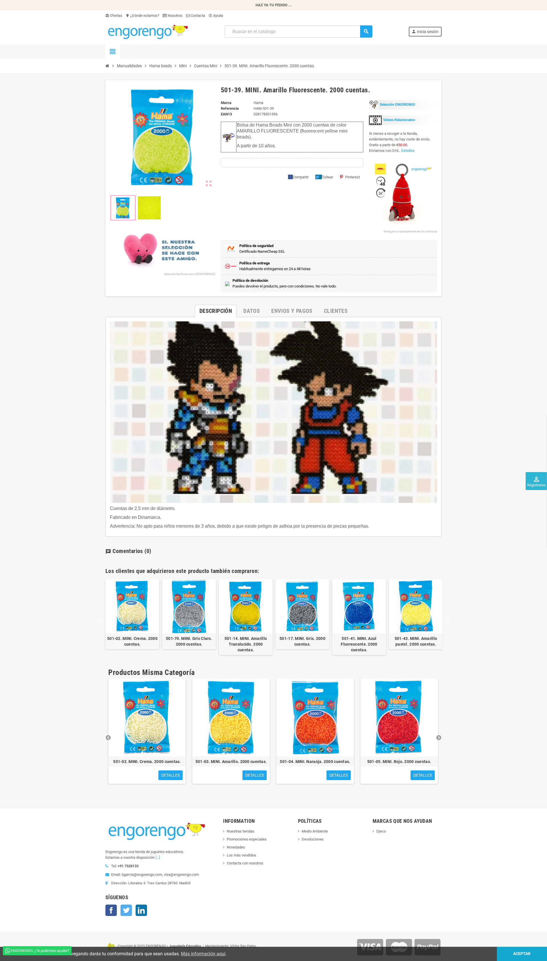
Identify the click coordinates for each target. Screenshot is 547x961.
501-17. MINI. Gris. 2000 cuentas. (302, 641)
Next (447, 621)
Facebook (111, 910)
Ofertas (113, 15)
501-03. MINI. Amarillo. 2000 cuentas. (231, 761)
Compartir (301, 177)
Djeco (381, 831)
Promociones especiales (247, 839)
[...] (158, 857)
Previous (100, 621)
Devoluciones (313, 839)
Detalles (408, 150)
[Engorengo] (147, 31)
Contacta (197, 15)
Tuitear (327, 177)
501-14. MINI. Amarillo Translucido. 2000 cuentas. (245, 644)
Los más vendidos (241, 855)
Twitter (126, 910)
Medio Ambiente (315, 831)
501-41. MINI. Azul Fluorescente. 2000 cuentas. (359, 644)
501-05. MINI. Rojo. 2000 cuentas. (399, 761)
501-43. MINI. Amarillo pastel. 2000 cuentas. (416, 641)
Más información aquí (203, 953)
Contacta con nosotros (245, 863)
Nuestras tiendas (240, 831)
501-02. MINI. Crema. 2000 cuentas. (132, 641)
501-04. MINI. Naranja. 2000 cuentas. (315, 761)
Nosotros (175, 15)
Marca (226, 103)
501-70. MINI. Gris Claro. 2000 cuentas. (189, 641)
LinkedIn (141, 910)
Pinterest (352, 177)
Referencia (230, 108)
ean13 (226, 114)
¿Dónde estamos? (142, 15)
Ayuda (216, 15)
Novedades (236, 847)
